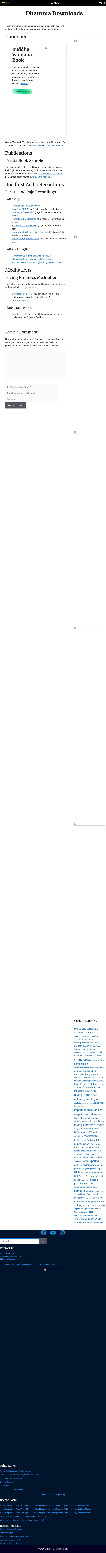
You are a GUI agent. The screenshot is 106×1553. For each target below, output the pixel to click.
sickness (89, 1198)
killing (82, 1118)
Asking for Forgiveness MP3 (25, 238)
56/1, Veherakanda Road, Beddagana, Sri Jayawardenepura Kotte (27, 1264)
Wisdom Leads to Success (11, 1529)
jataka (80, 1115)
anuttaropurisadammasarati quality (87, 1043)
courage (78, 1071)
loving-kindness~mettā (89, 1125)
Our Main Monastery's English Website (16, 1471)
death (101, 1078)
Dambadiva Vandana (90, 1078)
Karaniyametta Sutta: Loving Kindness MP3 (33, 232)
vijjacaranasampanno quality (87, 1215)
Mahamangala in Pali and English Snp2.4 (31, 256)
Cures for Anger (6, 1533)
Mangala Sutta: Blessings (24, 219)
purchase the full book (40, 177)
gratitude (88, 1099)
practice (99, 1165)
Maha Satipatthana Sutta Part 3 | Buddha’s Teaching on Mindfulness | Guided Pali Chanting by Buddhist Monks (45, 1513)
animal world (87, 1039)
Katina (76, 1118)
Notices (55, 1494)
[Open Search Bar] (104, 3)
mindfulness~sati (84, 1143)
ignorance (78, 1106)
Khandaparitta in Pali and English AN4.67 (31, 259)
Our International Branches (11, 1478)
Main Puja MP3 (19, 209)
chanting (80, 1059)
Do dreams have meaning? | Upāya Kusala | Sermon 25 (23, 1516)
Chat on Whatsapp (7, 1259)
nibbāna (78, 1150)
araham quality (81, 1045)
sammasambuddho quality (86, 1187)
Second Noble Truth (82, 1194)
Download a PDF (20, 314)
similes (97, 1197)
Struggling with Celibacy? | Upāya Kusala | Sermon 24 (22, 1520)
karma (96, 1114)
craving (86, 1070)
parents (86, 1161)
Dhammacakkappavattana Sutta (89, 1081)
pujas (99, 1168)
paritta (95, 1161)
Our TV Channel (6, 1482)
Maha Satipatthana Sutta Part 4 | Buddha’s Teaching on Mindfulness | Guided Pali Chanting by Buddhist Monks (45, 1509)
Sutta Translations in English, (19, 1475)
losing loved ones (96, 1121)
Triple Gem (79, 1209)
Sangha (89, 1191)
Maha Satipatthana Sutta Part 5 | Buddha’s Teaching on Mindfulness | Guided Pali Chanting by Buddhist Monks (45, 1505)
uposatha (88, 1208)
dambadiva (78, 1078)
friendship (79, 1090)
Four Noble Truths (91, 1087)
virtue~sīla (79, 1219)
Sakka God (87, 1183)
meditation (90, 1135)
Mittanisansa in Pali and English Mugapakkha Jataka (37, 262)
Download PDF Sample (50, 173)
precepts (78, 1168)
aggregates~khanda (82, 1036)
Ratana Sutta (84, 1176)
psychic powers (89, 1169)
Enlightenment (81, 1084)
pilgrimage (89, 1165)
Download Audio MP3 (22, 294)
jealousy (88, 1114)
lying (76, 1128)
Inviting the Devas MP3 (23, 212)
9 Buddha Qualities (86, 1028)
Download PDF (22, 91)
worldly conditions (83, 1222)
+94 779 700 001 (7, 1254)
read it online (36, 145)
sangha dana (98, 1191)
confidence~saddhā (83, 1067)
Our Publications (6, 1486)
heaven (99, 1102)
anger (77, 1039)
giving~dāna (82, 1095)
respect (94, 1176)
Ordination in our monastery (11, 1489)
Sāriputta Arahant (95, 1201)
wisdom (89, 1218)
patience (78, 1165)
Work (98, 1218)
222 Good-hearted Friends (11, 1543)
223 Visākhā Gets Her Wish (11, 1540)
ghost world (90, 1091)
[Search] (43, 1241)
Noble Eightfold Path (91, 1151)
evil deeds (93, 1084)
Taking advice (82, 1205)
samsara (79, 1190)
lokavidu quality (80, 1121)
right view (86, 1180)
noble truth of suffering (82, 1154)
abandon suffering (84, 1032)
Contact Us (45, 1494)
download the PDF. (55, 145)
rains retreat (84, 1172)
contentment (98, 1067)
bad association (89, 1049)
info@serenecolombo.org (10, 1256)
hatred (92, 1103)
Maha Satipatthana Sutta (89, 1128)
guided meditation (81, 1103)
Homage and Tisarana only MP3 (27, 206)
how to (24, 83)
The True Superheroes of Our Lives (14, 1536)
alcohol (95, 1036)
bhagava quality (80, 1052)
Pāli (76, 1172)
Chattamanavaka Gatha (95, 1060)
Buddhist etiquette (93, 1055)
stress (84, 1201)
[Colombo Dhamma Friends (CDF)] (6, 3)
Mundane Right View (90, 1147)
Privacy (62, 1494)
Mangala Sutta (83, 1131)
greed (96, 1099)
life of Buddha (91, 1118)
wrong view (98, 1222)
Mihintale (95, 1140)
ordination (90, 1157)
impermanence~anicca (88, 1110)
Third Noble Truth (98, 1205)
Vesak (90, 1212)
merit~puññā (82, 1139)
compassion (81, 1063)
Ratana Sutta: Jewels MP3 (24, 225)
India (76, 1115)
